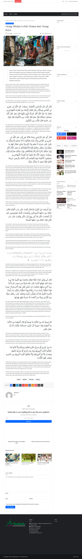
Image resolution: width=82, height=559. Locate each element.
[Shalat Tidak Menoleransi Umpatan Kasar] (71, 200)
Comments (73, 145)
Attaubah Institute (24, 556)
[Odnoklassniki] (32, 385)
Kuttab (15, 14)
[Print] (42, 385)
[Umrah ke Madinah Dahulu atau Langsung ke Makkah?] (60, 172)
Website (31, 498)
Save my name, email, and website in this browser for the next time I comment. (23, 504)
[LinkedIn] (17, 385)
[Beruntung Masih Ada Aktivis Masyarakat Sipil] (61, 200)
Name (7, 493)
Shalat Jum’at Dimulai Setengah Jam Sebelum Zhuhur (61, 193)
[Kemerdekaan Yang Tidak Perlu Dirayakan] (71, 187)
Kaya (19, 379)
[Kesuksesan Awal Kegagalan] (29, 458)
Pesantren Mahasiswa (73, 1)
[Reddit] (26, 385)
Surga (38, 379)
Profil (67, 1)
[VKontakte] (29, 385)
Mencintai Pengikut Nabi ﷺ (43, 462)
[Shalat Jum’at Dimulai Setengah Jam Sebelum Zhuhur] (61, 187)
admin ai (9, 33)
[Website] (14, 395)
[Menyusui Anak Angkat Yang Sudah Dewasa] (60, 157)
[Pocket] (35, 385)
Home (63, 1)
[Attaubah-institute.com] (13, 7)
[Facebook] (11, 385)
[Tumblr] (20, 385)
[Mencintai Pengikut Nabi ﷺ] (45, 458)
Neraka (32, 379)
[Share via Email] (39, 385)
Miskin (25, 379)
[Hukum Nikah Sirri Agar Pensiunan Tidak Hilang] (60, 167)
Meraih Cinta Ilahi (13, 20)
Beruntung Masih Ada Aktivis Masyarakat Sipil (61, 206)
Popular (58, 145)
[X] (14, 385)
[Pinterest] (23, 385)
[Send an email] (11, 33)
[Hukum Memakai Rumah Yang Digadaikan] (60, 161)
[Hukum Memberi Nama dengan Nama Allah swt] (60, 152)
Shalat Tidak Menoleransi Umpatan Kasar (71, 206)
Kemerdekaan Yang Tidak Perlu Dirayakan (71, 193)
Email (7, 498)
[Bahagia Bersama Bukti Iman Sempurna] (13, 458)
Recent (66, 145)
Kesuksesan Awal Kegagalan (28, 462)
